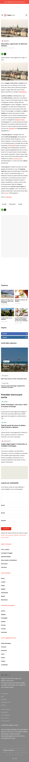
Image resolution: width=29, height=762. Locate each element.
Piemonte (4, 650)
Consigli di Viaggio (6, 553)
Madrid (3, 589)
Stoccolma (12, 204)
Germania (4, 632)
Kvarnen (6, 193)
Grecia (3, 611)
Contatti (3, 705)
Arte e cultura (5, 549)
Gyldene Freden (20, 119)
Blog (2, 696)
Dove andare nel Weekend (9, 560)
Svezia (20, 204)
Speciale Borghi (6, 556)
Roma (3, 578)
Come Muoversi (5, 721)
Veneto (3, 661)
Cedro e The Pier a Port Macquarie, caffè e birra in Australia (7, 301)
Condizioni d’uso (5, 702)
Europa (4, 204)
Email (3, 513)
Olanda (3, 621)
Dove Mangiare (5, 715)
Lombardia (4, 664)
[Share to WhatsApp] (2, 54)
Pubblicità (4, 699)
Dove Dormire (5, 718)
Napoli (3, 596)
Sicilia (3, 657)
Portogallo (4, 618)
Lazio (2, 654)
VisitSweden (22, 92)
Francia (3, 625)
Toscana (3, 647)
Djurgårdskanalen (18, 158)
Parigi (3, 585)
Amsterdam (4, 592)
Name (3, 505)
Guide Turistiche (5, 709)
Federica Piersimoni (8, 750)
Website (3, 520)
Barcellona (4, 600)
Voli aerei (4, 567)
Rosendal (12, 145)
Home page (4, 693)
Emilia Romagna (6, 643)
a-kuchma (9, 197)
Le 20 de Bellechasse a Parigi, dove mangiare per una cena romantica (21, 319)
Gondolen (11, 128)
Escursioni (4, 563)
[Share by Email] (5, 54)
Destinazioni (4, 712)
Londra (3, 582)
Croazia (3, 628)
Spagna (3, 614)
